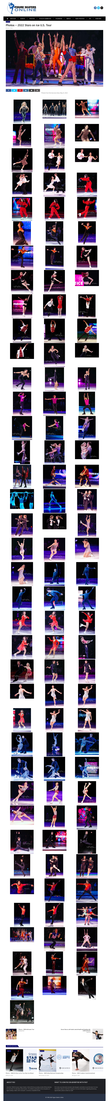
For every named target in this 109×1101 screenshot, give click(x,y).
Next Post (88, 1032)
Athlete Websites (45, 18)
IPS (90, 18)
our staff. (71, 1090)
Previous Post (21, 1030)
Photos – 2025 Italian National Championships (51, 1073)
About (68, 18)
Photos (32, 18)
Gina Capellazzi (71, 1089)
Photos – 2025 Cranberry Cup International (83, 1073)
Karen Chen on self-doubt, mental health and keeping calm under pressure (75, 1030)
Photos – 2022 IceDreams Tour (26, 1029)
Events (22, 18)
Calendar (59, 18)
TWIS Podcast (80, 18)
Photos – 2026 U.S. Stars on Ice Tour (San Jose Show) (20, 1073)
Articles (13, 18)
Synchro (98, 18)
